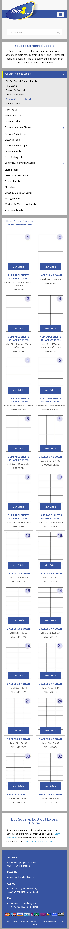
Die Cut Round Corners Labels (21, 81)
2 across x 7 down (50, 628)
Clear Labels (11, 109)
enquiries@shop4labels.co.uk (20, 877)
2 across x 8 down (50, 573)
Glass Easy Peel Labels (16, 175)
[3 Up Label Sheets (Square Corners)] (18, 313)
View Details (18, 267)
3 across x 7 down (50, 683)
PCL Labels (11, 85)
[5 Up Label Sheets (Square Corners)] (50, 374)
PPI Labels (10, 186)
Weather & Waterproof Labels (20, 204)
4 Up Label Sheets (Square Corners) (50, 338)
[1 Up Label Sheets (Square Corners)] (18, 251)
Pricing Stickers (12, 198)
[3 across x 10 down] (18, 770)
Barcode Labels (13, 151)
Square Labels (13, 103)
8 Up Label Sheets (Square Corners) (18, 517)
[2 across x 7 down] (50, 605)
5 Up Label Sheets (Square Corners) (50, 400)
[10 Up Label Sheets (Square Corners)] (50, 491)
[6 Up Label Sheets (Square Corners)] (18, 433)
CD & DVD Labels (15, 94)
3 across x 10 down (18, 794)
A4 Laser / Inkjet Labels (18, 73)
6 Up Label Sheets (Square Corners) (18, 458)
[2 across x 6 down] (18, 550)
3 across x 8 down (50, 739)
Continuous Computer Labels (20, 162)
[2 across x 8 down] (50, 550)
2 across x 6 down (18, 573)
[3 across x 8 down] (50, 715)
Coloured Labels (13, 121)
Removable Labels (14, 115)
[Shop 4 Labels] (22, 5)
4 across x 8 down (50, 794)
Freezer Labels (12, 181)
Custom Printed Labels (16, 133)
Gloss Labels (11, 169)
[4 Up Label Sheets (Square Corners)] (50, 313)
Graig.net (34, 924)
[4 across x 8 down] (50, 770)
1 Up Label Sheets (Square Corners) (18, 277)
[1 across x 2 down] (50, 251)
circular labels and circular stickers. (40, 841)
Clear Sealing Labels (15, 157)
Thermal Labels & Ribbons (18, 127)
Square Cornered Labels (19, 99)
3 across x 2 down (50, 456)
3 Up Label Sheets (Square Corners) (18, 338)
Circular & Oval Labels (17, 90)
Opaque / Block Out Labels (19, 192)
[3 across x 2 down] (50, 433)
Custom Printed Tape (16, 145)
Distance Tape (12, 139)
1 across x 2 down (50, 275)
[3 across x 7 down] (50, 660)
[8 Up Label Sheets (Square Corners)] (18, 491)
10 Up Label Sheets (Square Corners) (50, 517)
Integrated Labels (14, 209)
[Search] (58, 32)
